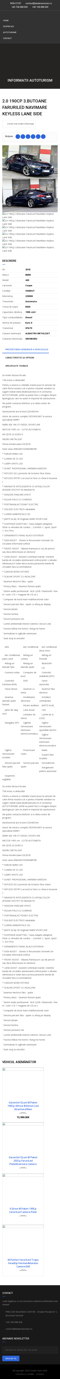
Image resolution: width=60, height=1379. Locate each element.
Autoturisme (9, 32)
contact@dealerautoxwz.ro (39, 3)
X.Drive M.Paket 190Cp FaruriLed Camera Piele (23, 1210)
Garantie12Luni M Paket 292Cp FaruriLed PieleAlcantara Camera (23, 1161)
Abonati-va (10, 1358)
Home (6, 20)
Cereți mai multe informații (20, 123)
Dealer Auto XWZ (38, 1370)
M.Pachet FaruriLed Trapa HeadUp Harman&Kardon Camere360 (23, 1263)
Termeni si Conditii (24, 1374)
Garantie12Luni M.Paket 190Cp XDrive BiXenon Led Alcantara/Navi (23, 1106)
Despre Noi (8, 26)
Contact (7, 38)
